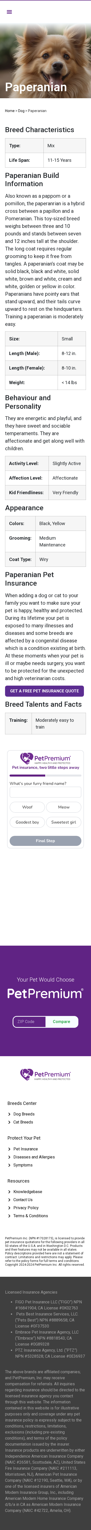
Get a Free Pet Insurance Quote (44, 691)
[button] (9, 12)
